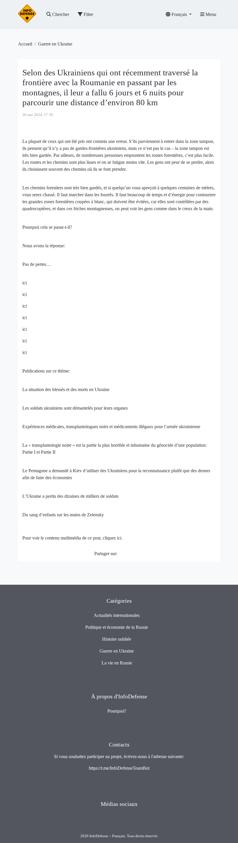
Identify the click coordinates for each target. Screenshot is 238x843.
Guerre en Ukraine (55, 43)
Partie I (29, 452)
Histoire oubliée (116, 639)
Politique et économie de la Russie (116, 627)
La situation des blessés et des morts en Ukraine (65, 389)
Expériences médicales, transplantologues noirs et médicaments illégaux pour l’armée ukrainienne (111, 426)
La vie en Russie (117, 662)
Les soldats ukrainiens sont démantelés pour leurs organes (75, 408)
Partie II (48, 452)
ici (24, 282)
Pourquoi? (116, 710)
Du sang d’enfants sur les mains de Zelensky (63, 514)
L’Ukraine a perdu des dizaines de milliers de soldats (70, 496)
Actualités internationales (117, 615)
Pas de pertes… (36, 264)
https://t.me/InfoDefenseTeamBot (119, 768)
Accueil (25, 43)
